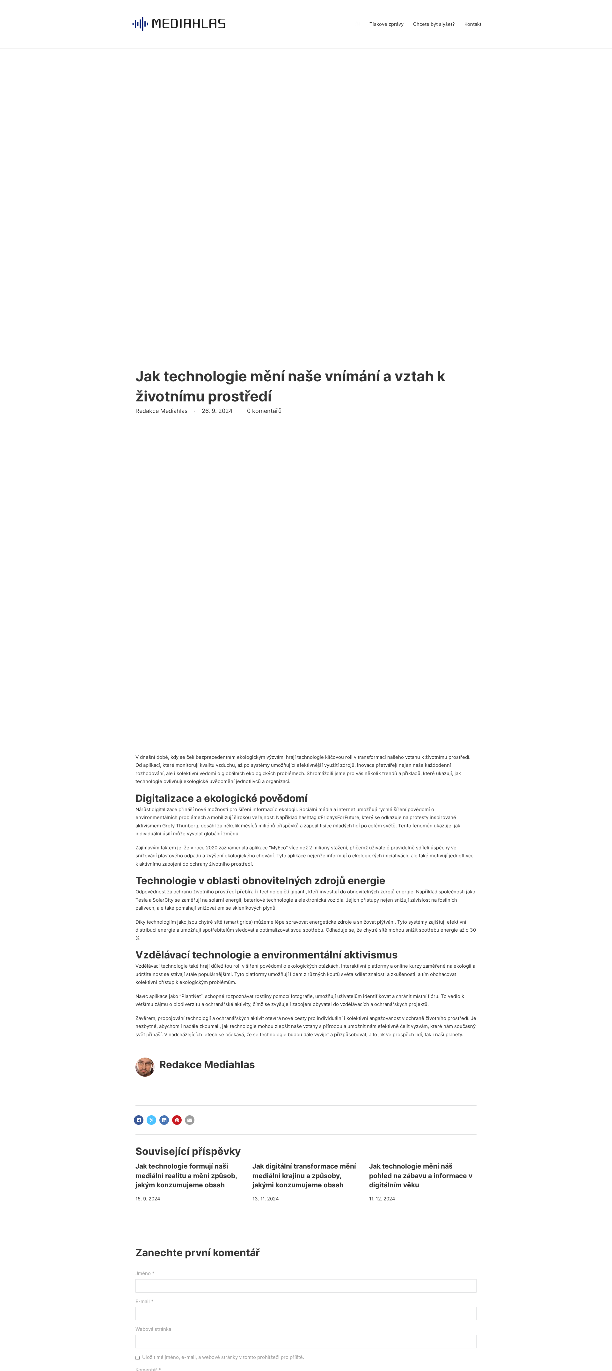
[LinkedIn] (164, 1120)
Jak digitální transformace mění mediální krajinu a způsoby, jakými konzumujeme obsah (304, 1175)
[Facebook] (138, 1120)
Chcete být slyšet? (434, 24)
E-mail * (144, 1301)
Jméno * (145, 1273)
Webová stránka (153, 1329)
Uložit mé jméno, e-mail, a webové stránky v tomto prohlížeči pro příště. (223, 1357)
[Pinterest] (177, 1120)
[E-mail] (189, 1120)
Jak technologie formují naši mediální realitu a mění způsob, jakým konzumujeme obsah (186, 1175)
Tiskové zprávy (386, 24)
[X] (151, 1120)
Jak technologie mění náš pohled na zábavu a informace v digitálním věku (420, 1175)
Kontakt (472, 24)
